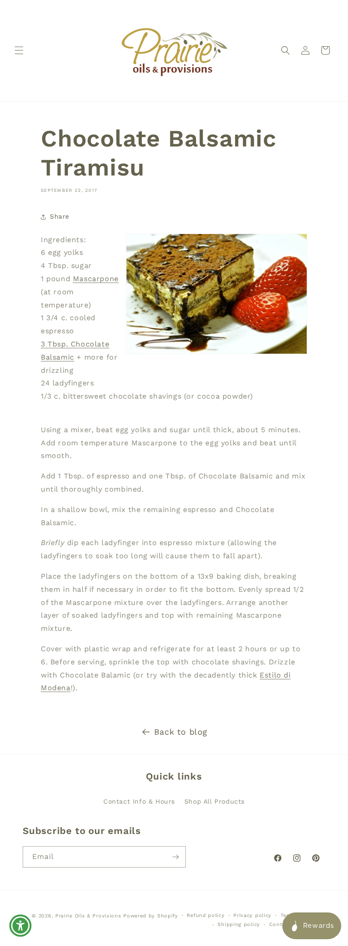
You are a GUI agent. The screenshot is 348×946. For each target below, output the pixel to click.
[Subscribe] (175, 857)
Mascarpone (96, 278)
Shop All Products (214, 801)
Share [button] (59, 216)
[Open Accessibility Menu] (20, 925)
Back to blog (181, 731)
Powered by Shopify (150, 916)
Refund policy (205, 915)
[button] (19, 50)
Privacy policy (252, 915)
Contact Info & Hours (139, 801)
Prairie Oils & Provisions (88, 916)
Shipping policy (239, 924)
